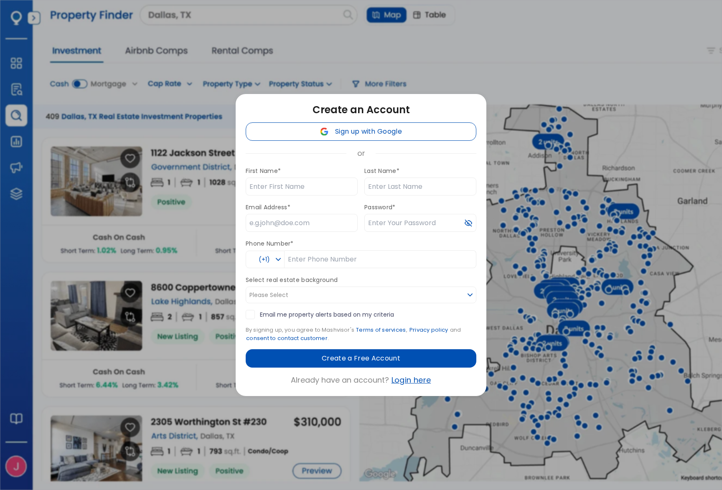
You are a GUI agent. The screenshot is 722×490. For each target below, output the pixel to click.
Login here (411, 380)
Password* (380, 207)
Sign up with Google (368, 131)
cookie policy (575, 476)
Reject (668, 476)
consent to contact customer (287, 338)
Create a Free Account (361, 358)
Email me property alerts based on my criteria (327, 314)
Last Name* (381, 171)
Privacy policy (428, 330)
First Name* (263, 171)
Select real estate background (292, 280)
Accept (628, 476)
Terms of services (381, 330)
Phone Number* (270, 243)
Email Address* (268, 207)
